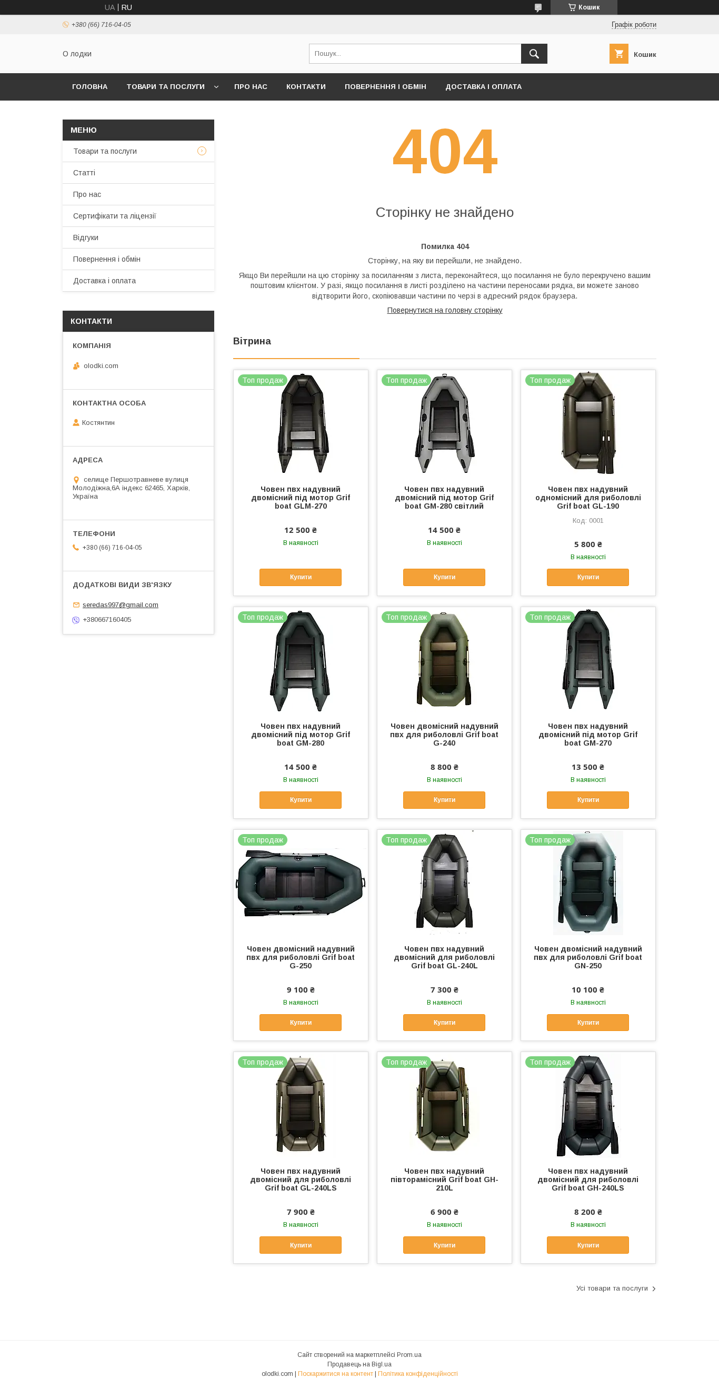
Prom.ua (409, 1355)
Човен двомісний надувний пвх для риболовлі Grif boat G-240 (444, 734)
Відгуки (85, 237)
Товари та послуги (165, 87)
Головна (89, 87)
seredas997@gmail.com (120, 605)
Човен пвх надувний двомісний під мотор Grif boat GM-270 (587, 734)
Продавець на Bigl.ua (359, 1364)
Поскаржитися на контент (335, 1373)
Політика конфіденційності (418, 1373)
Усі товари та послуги (612, 1288)
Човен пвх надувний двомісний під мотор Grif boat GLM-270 (300, 497)
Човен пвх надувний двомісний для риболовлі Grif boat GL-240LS (300, 1179)
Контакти (306, 87)
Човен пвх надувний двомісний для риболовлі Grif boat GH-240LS (587, 1179)
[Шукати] (534, 54)
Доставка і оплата (483, 87)
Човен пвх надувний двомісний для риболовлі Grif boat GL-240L (444, 957)
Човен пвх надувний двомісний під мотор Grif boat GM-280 (300, 734)
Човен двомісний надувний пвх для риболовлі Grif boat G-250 (300, 957)
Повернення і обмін (385, 87)
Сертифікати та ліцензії (114, 216)
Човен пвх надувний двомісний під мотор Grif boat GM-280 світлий (444, 497)
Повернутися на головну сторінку (445, 310)
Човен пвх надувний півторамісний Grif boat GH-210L (444, 1179)
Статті (84, 172)
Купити (301, 577)
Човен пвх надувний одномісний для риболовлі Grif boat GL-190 (588, 497)
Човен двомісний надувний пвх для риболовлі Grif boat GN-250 (588, 957)
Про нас (250, 87)
